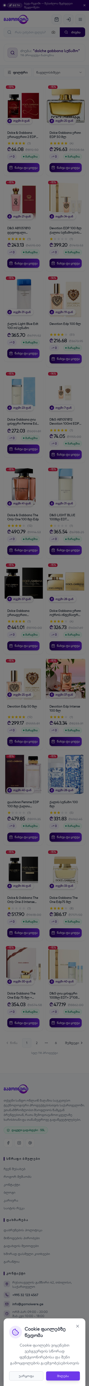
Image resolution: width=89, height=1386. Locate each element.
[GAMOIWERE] (16, 19)
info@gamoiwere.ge (27, 1304)
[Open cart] (57, 19)
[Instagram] (19, 1142)
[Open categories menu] (80, 19)
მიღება (63, 1376)
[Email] (30, 1142)
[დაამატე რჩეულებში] (36, 89)
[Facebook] (8, 1142)
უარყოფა (26, 1376)
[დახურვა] (84, 5)
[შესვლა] (68, 19)
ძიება (76, 32)
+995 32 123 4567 (25, 1295)
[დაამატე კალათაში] (36, 99)
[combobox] (59, 72)
